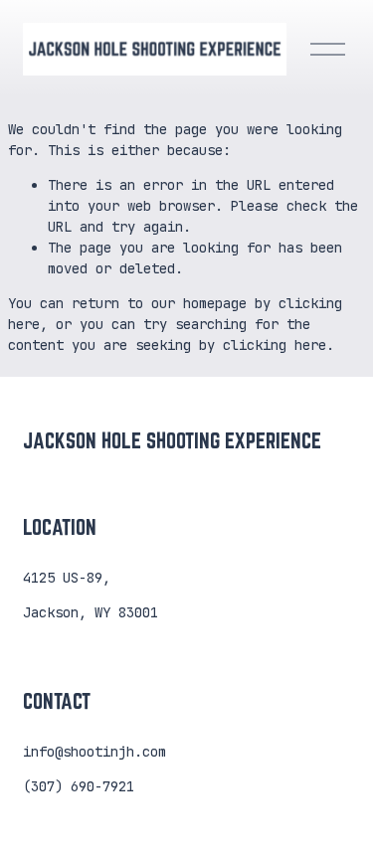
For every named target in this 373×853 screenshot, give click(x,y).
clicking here (274, 345)
